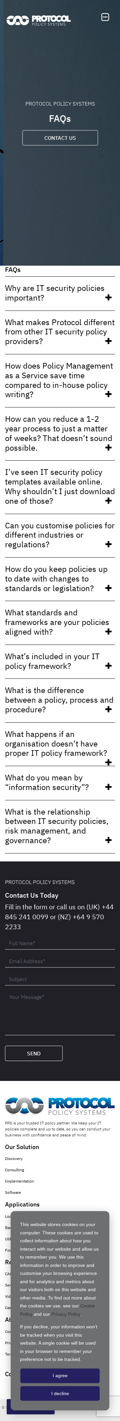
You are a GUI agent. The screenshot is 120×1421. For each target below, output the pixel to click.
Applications (22, 1204)
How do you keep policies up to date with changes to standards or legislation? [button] (56, 578)
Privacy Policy (65, 1314)
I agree (60, 1375)
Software (13, 1192)
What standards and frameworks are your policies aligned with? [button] (57, 622)
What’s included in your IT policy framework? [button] (52, 661)
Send (34, 1053)
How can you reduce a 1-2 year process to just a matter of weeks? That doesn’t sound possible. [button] (58, 433)
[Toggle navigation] (105, 17)
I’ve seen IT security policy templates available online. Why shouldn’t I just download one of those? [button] (60, 486)
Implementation (19, 1181)
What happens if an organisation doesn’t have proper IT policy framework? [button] (56, 743)
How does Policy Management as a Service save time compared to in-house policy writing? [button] (59, 380)
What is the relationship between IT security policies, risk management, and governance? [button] (57, 825)
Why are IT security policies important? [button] (55, 293)
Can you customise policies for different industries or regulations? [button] (60, 535)
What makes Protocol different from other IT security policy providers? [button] (60, 332)
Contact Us (60, 137)
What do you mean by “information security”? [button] (47, 782)
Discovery (14, 1158)
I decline (60, 1393)
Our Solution (22, 1147)
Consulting (14, 1169)
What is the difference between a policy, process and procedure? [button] (59, 700)
